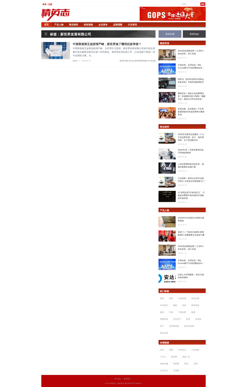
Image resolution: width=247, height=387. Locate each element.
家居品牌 (195, 298)
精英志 (113, 383)
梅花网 (174, 356)
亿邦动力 (164, 370)
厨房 (184, 305)
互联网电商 (174, 325)
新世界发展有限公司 (142, 60)
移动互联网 (189, 325)
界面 (196, 363)
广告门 (163, 356)
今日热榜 (195, 349)
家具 (162, 298)
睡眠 (175, 305)
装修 (171, 298)
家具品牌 (164, 332)
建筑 (162, 312)
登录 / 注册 (47, 4)
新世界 (122, 60)
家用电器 (195, 305)
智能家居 (164, 318)
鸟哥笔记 (182, 349)
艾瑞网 (176, 370)
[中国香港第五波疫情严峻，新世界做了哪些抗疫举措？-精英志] (55, 50)
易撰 (171, 349)
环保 (171, 312)
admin (75, 60)
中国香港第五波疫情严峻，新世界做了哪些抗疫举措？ (107, 44)
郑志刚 (153, 60)
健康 (193, 312)
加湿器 (198, 318)
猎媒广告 (186, 356)
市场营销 (182, 298)
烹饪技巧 (177, 318)
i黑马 (186, 363)
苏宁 (162, 325)
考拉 (162, 349)
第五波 (131, 60)
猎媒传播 (164, 363)
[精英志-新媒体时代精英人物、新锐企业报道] (61, 15)
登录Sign (194, 34)
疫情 (127, 60)
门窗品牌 (182, 312)
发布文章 (170, 34)
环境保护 (164, 305)
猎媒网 (176, 363)
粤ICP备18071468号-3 (133, 383)
